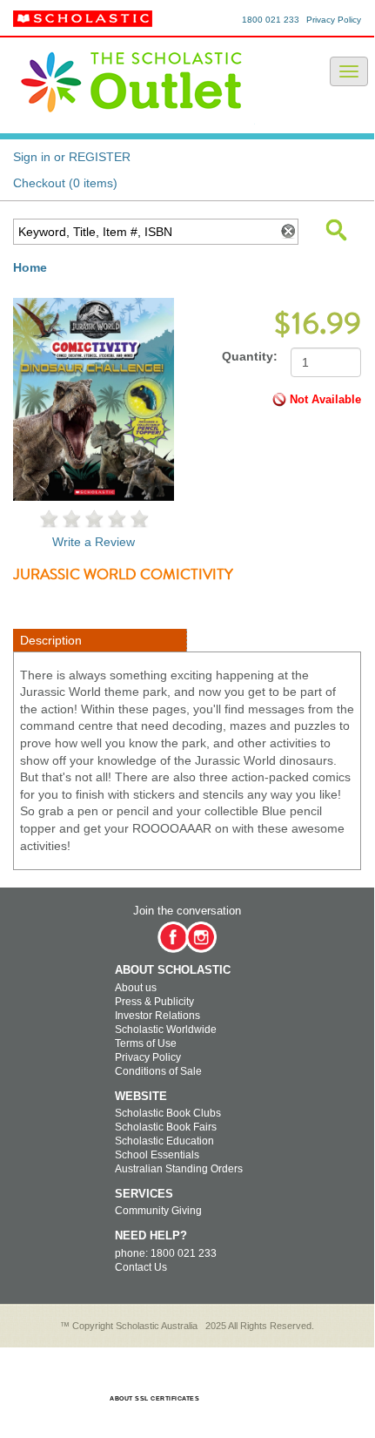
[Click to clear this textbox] (287, 232)
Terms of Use (146, 1043)
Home (30, 267)
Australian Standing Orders (179, 1169)
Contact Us (141, 1267)
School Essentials (157, 1155)
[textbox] (143, 231)
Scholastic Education (164, 1141)
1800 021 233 (270, 19)
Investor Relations (157, 1015)
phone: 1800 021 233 (166, 1253)
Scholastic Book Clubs (168, 1113)
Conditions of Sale (158, 1071)
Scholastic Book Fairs (166, 1127)
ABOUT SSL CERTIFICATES (154, 1398)
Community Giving (158, 1211)
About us (136, 988)
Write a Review (93, 542)
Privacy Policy (333, 19)
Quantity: (250, 356)
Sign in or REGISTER (72, 157)
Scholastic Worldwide (166, 1029)
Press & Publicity (154, 1002)
